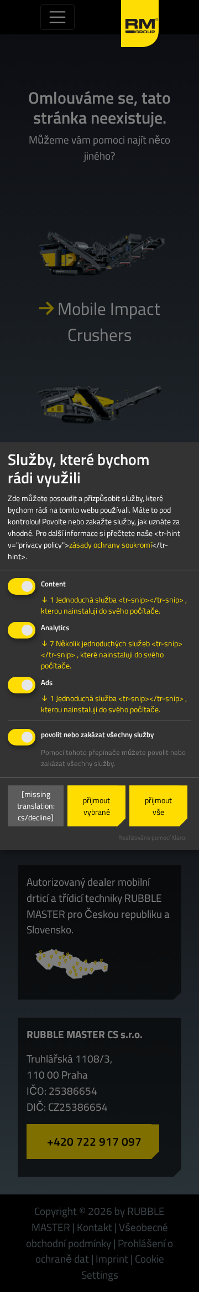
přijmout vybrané (96, 806)
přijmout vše (158, 806)
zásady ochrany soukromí (110, 544)
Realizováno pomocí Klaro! (152, 837)
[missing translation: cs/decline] (36, 805)
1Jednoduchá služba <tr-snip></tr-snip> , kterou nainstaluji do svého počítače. (114, 605)
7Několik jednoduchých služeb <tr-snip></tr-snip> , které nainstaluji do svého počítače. (111, 654)
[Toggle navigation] (57, 17)
